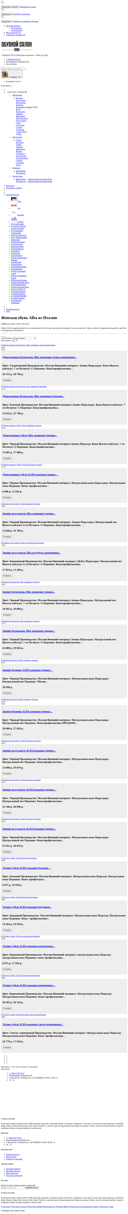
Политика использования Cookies (84, 1206)
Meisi (19, 264)
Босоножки (21, 100)
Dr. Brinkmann (19, 238)
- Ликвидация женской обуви (39, 179)
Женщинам (17, 95)
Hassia (21, 249)
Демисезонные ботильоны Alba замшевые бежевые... (33, 396)
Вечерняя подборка (24, 107)
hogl (18, 251)
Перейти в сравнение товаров (25, 21)
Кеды (18, 109)
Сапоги (19, 127)
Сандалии (20, 125)
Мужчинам (17, 137)
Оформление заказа (27, 7)
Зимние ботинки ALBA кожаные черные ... (27, 670)
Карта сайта (11, 1157)
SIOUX (22, 289)
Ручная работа (22, 158)
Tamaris (22, 291)
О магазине (6, 1206)
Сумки (19, 132)
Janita (20, 255)
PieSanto (23, 280)
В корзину (7, 380)
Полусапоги (21, 121)
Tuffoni (22, 298)
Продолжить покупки (10, 7)
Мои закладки (12, 1173)
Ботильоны (21, 103)
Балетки (19, 98)
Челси (18, 165)
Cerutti (21, 224)
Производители (12, 309)
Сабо (18, 123)
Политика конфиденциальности (41, 1206)
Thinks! (22, 294)
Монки (19, 151)
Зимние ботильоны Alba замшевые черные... (28, 591)
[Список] (2, 336)
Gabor (20, 244)
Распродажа (17, 176)
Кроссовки (20, 112)
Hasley (21, 246)
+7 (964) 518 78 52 (16, 1073)
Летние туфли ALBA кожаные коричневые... (28, 946)
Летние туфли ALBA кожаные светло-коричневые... (32, 1024)
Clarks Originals (17, 228)
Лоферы (19, 114)
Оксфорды (20, 154)
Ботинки (19, 105)
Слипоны (20, 130)
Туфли (19, 134)
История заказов (13, 1171)
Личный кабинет (13, 1169)
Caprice (20, 222)
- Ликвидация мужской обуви (39, 181)
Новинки (16, 168)
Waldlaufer (15, 303)
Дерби (18, 145)
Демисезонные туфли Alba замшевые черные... (29, 435)
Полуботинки (22, 118)
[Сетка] (5, 336)
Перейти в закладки (21, 14)
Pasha (20, 269)
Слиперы (20, 163)
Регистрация (16, 28)
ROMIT (23, 285)
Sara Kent (25, 287)
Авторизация (16, 30)
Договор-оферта (62, 1206)
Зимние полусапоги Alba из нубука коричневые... (31, 552)
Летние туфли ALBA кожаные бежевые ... (26, 867)
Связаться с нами (106, 1206)
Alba (19, 201)
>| (7, 1062)
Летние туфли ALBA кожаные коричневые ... (28, 985)
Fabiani (22, 242)
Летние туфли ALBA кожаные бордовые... (27, 906)
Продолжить (6, 14)
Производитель (12, 195)
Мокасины (20, 116)
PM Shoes (25, 282)
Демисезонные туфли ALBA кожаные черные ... (30, 474)
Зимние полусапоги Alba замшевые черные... (29, 513)
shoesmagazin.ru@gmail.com (17, 62)
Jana (18, 253)
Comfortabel (16, 233)
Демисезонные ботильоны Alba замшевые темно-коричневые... (39, 357)
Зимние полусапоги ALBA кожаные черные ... (29, 750)
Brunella (20, 215)
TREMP (23, 296)
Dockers (23, 235)
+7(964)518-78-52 (13, 59)
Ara (18, 208)
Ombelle (23, 267)
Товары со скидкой (14, 1159)
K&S (19, 262)
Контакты (10, 186)
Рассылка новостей (14, 1175)
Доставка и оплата (14, 188)
